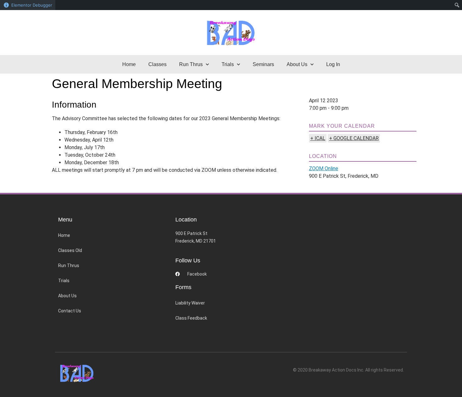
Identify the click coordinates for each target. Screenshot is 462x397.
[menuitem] (457, 5)
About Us (67, 295)
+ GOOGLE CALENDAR (354, 138)
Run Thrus (68, 265)
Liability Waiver (190, 302)
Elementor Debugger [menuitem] (31, 5)
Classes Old (70, 250)
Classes (157, 64)
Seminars (263, 64)
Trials (63, 280)
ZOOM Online (323, 168)
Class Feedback (191, 318)
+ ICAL (317, 138)
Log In (333, 64)
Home (129, 64)
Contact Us (69, 310)
